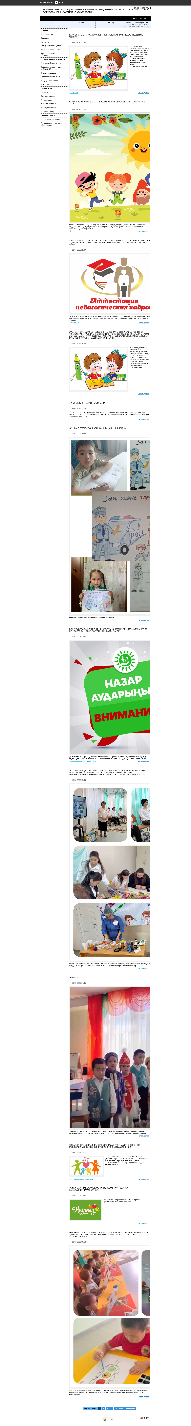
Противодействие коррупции (53, 63)
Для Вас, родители (48, 104)
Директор (45, 38)
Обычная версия (142, 8)
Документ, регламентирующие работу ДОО (53, 68)
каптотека (74, 93)
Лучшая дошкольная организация (49, 54)
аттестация (74, 323)
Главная (54, 22)
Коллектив (45, 42)
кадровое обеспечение (50, 77)
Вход (135, 18)
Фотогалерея (46, 100)
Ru (145, 19)
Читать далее (143, 93)
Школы (82, 22)
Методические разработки (51, 111)
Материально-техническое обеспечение (52, 124)
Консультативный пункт (50, 50)
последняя (130, 1408)
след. (121, 1408)
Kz (141, 19)
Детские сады (109, 22)
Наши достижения (48, 108)
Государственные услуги (51, 46)
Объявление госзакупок (51, 119)
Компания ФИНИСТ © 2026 (126, 1418)
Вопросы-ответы (48, 115)
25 (116, 1408)
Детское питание (48, 96)
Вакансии (45, 84)
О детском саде (47, 34)
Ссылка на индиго (48, 73)
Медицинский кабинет (50, 81)
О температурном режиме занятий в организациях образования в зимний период (136, 24)
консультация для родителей (81, 1179)
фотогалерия (46, 88)
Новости (44, 92)
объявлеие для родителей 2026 (83, 761)
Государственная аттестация (53, 59)
